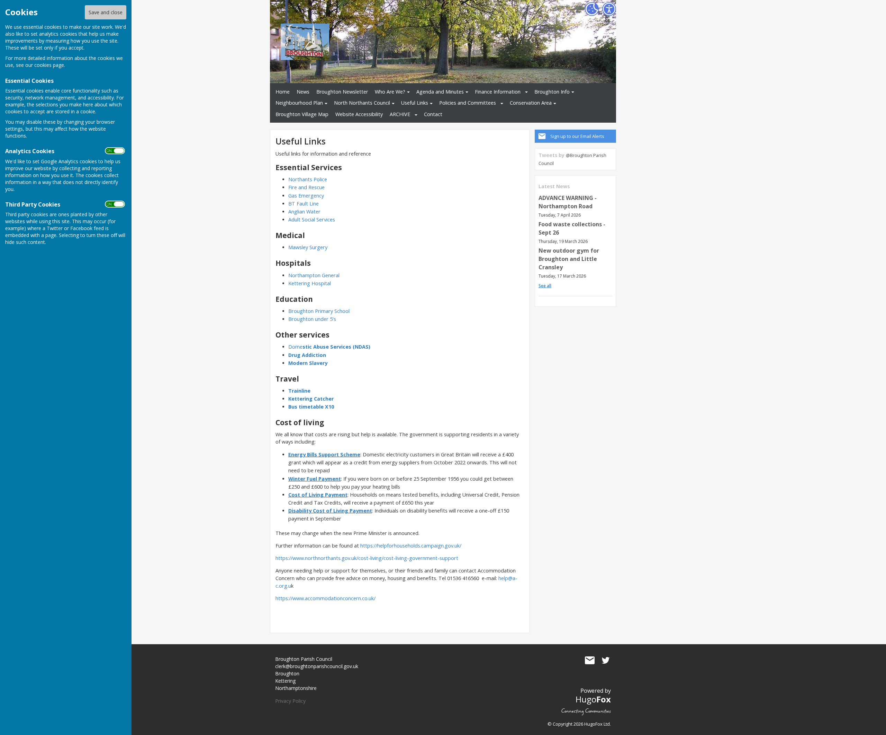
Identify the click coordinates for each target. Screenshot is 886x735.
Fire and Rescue (306, 187)
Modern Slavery (307, 363)
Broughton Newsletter (342, 91)
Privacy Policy (290, 701)
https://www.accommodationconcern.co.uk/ (325, 598)
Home (282, 91)
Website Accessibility (359, 114)
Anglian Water (304, 211)
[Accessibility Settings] (609, 9)
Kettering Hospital (309, 283)
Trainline (299, 390)
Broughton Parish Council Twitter (605, 660)
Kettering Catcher (311, 398)
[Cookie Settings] (592, 9)
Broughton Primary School (319, 311)
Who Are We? (390, 91)
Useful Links (414, 102)
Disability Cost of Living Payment (330, 510)
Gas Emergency (306, 195)
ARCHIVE (400, 114)
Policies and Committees (467, 102)
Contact (433, 114)
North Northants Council (362, 102)
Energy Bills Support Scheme (324, 454)
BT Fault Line (303, 203)
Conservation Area (531, 102)
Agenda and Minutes (440, 91)
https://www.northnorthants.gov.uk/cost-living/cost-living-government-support (366, 558)
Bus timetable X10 (311, 406)
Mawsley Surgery (307, 247)
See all (545, 286)
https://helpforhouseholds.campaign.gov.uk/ (410, 545)
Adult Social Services (311, 219)
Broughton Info (552, 91)
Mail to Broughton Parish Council (590, 660)
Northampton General (314, 275)
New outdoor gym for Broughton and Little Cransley (569, 259)
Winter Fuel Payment (314, 478)
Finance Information (498, 91)
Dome (329, 346)
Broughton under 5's (312, 319)
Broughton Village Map (301, 114)
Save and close (106, 12)
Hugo (593, 699)
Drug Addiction (307, 355)
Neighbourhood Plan (299, 102)
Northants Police (307, 179)
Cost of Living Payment (317, 494)
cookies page (49, 65)
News (303, 91)
